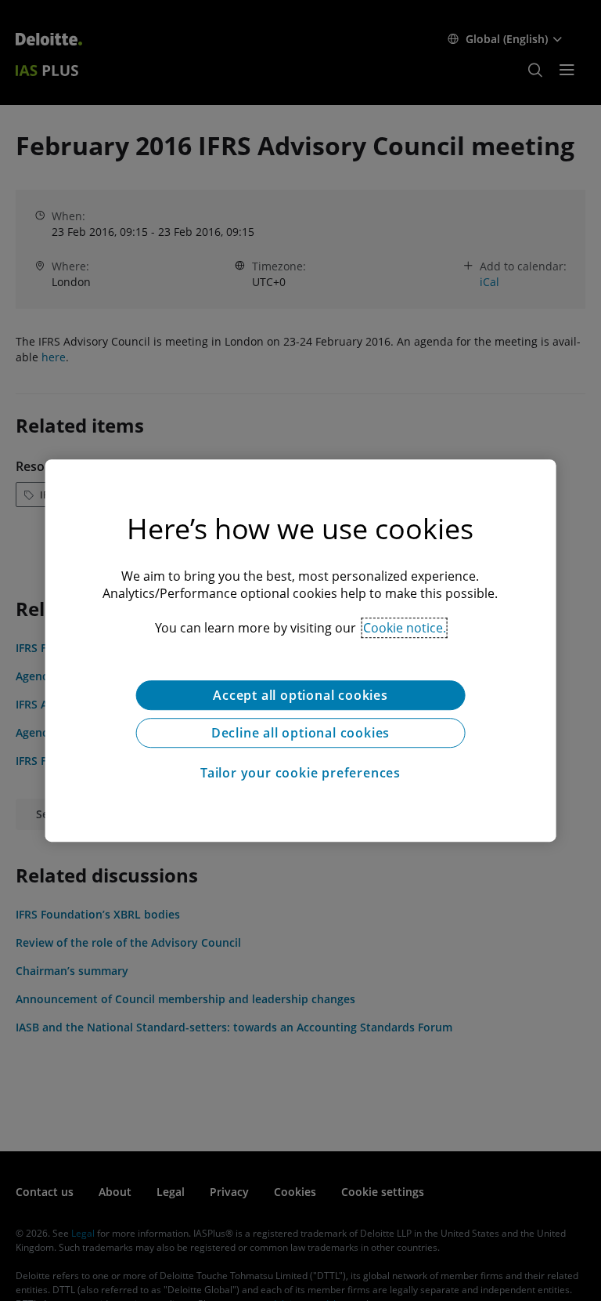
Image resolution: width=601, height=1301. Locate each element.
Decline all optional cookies (300, 732)
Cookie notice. (404, 627)
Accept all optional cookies (300, 695)
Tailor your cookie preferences (300, 772)
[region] (300, 650)
